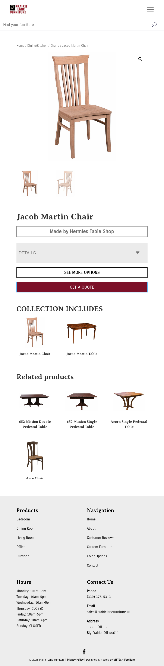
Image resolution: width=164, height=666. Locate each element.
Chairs (54, 46)
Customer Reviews (100, 538)
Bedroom (23, 519)
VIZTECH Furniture (124, 660)
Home (20, 46)
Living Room (25, 538)
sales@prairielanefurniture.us (108, 612)
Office (20, 547)
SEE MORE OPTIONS (82, 272)
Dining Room (25, 528)
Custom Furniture (100, 547)
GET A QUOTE (82, 287)
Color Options (97, 556)
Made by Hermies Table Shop (82, 231)
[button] (140, 59)
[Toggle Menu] (150, 9)
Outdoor (22, 556)
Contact (92, 565)
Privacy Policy (75, 660)
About (91, 528)
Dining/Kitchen (37, 46)
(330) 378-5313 (99, 597)
